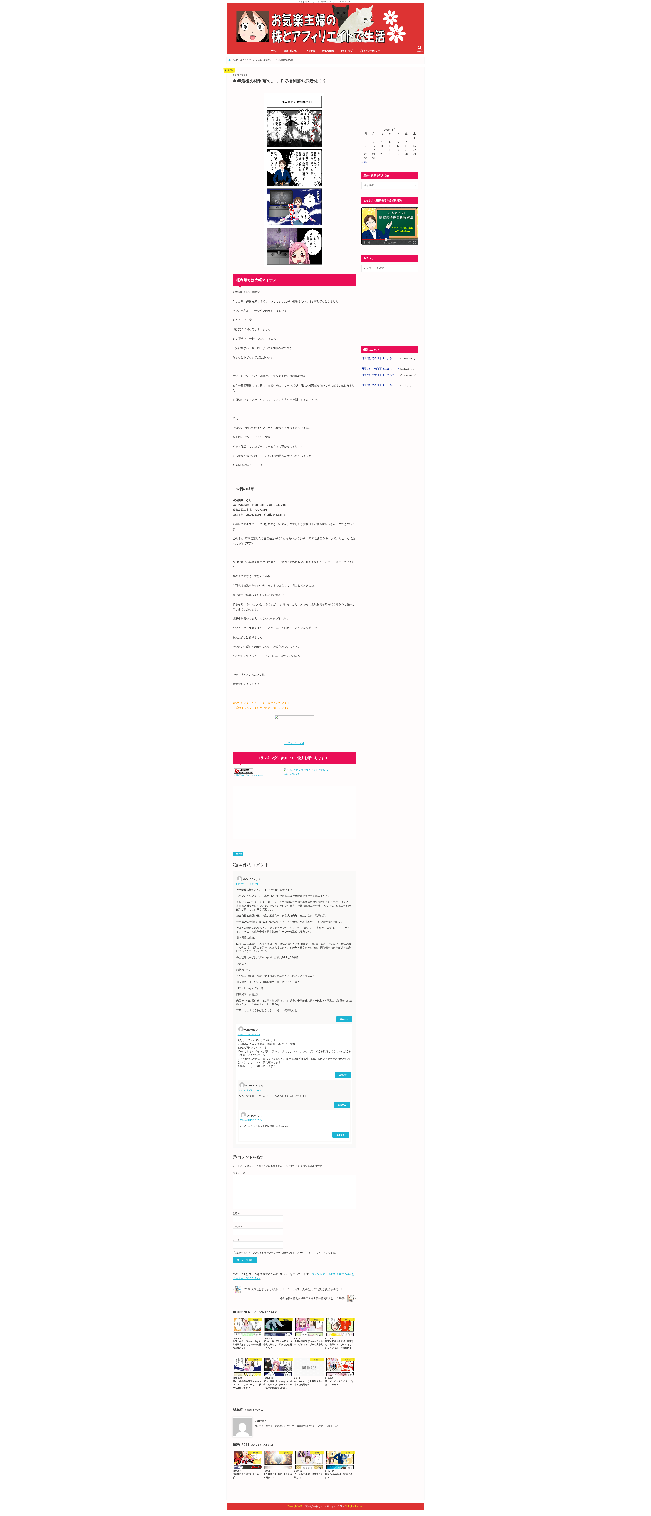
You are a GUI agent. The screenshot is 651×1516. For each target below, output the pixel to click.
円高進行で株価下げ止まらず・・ (380, 358)
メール (238, 1226)
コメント (239, 1173)
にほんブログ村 (292, 773)
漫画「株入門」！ (292, 50)
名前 (236, 1213)
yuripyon (260, 1420)
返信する (344, 1019)
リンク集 (311, 50)
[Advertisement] (263, 812)
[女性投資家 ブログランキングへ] (243, 771)
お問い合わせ (328, 50)
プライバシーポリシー (370, 50)
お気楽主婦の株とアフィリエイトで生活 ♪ (323, 1506)
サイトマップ (347, 50)
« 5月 (364, 162)
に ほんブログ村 (294, 743)
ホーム (274, 50)
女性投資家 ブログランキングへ (248, 775)
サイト (236, 1239)
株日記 (239, 853)
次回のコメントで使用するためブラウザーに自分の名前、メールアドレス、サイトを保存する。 (286, 1252)
